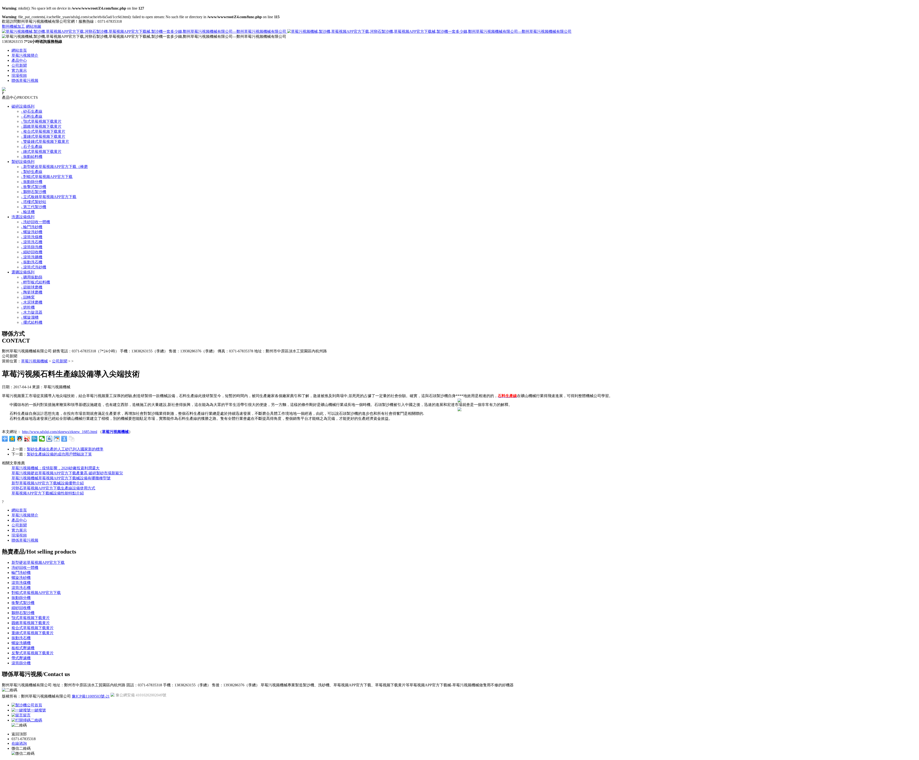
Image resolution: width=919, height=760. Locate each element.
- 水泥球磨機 (31, 302)
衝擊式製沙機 (22, 603)
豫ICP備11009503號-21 (91, 696)
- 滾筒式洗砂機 (33, 267)
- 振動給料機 (31, 157)
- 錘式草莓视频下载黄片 (41, 152)
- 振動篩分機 (31, 182)
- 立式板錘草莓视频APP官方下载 (48, 197)
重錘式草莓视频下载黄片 (32, 633)
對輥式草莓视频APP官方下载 (36, 593)
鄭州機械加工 (13, 26)
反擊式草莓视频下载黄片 (32, 653)
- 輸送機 (28, 212)
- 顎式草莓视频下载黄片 (41, 121)
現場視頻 (19, 75)
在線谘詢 (19, 743)
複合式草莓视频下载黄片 (32, 628)
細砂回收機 (21, 608)
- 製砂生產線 (31, 172)
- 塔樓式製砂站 (33, 202)
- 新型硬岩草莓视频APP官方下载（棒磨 (54, 167)
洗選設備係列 (22, 217)
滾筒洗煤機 (21, 583)
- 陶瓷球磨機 (31, 292)
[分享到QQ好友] (20, 439)
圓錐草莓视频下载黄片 (30, 623)
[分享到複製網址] (72, 439)
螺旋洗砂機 (21, 578)
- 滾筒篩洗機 (31, 247)
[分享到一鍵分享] (64, 439)
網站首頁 (19, 50)
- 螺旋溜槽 (30, 317)
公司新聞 (19, 65)
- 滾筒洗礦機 (31, 257)
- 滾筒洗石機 (31, 242)
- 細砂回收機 (31, 252)
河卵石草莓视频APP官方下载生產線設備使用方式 (53, 488)
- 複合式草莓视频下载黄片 (43, 131)
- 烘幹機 (28, 307)
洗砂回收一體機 (24, 568)
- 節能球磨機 (31, 287)
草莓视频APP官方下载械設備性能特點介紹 (47, 493)
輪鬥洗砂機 (21, 573)
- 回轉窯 (28, 297)
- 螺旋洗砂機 (31, 232)
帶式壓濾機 (21, 658)
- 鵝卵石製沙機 (33, 192)
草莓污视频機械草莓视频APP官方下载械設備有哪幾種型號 (61, 478)
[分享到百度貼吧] (49, 439)
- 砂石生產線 (31, 111)
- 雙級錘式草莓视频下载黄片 (45, 141)
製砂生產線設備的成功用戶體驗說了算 (59, 454)
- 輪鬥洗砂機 (31, 227)
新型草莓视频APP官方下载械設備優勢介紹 (47, 483)
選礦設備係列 (22, 272)
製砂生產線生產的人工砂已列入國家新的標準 (65, 449)
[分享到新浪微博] (27, 439)
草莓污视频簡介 (24, 55)
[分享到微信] (42, 439)
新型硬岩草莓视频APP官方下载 (38, 562)
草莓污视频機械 (34, 361)
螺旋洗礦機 (21, 643)
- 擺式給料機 (31, 322)
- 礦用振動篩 (31, 277)
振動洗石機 (21, 638)
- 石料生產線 (31, 116)
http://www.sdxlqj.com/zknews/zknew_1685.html (59, 432)
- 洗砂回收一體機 (35, 222)
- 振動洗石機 (31, 262)
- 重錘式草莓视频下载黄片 (43, 136)
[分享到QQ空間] (12, 439)
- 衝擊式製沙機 (33, 187)
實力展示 (19, 70)
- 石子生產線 (31, 146)
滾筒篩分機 (21, 663)
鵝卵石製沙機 (22, 613)
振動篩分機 (21, 598)
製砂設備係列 (22, 162)
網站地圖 (33, 26)
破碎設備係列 (22, 106)
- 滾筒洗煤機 (31, 237)
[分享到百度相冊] (57, 439)
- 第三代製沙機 (33, 207)
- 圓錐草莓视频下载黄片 (41, 126)
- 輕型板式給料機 (35, 282)
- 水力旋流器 (31, 312)
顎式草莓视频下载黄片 (30, 618)
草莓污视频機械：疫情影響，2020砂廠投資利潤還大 (55, 468)
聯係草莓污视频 (24, 80)
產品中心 (19, 60)
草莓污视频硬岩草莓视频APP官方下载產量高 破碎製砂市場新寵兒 (67, 473)
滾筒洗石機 (21, 588)
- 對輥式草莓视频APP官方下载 (47, 177)
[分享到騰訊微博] (35, 439)
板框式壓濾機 (22, 648)
